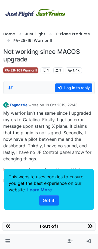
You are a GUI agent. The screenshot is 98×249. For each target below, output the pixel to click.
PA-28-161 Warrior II (21, 70)
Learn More (39, 189)
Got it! (49, 200)
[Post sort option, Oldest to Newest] (11, 88)
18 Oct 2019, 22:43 (61, 105)
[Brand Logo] (35, 13)
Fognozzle (18, 105)
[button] (7, 241)
